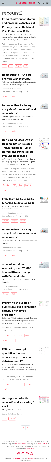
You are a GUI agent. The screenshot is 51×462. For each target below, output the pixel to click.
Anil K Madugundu (9, 44)
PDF (4, 66)
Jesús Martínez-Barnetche (19, 180)
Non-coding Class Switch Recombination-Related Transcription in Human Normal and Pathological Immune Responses (17, 147)
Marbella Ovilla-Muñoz (27, 174)
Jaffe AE (5, 330)
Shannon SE (7, 328)
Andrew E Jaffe (14, 171)
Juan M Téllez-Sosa (9, 177)
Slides (14, 96)
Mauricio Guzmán (20, 444)
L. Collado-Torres (25, 3)
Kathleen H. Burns (17, 50)
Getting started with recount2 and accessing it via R (18, 402)
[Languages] (47, 3)
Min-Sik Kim (16, 58)
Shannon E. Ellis (27, 52)
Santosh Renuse (22, 47)
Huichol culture (42, 444)
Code (27, 335)
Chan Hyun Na (24, 44)
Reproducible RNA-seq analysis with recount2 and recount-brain (19, 109)
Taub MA (25, 380)
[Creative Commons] (25, 453)
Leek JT (12, 330)
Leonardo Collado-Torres (12, 55)
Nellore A (20, 377)
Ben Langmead (14, 52)
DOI (25, 66)
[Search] (39, 3)
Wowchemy (16, 458)
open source (31, 458)
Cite (10, 66)
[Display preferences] (43, 3)
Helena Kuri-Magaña (10, 169)
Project (18, 66)
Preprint (6, 185)
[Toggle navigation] (3, 3)
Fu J (3, 377)
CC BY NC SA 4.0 (30, 449)
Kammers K (10, 377)
